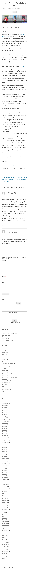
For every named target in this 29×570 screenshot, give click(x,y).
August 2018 (4, 405)
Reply (3, 225)
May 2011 (4, 558)
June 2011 (4, 556)
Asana (3, 349)
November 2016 (5, 442)
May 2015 (4, 474)
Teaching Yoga (5, 379)
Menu (14, 11)
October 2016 (5, 444)
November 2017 (5, 421)
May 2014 (4, 495)
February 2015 (5, 479)
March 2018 (4, 414)
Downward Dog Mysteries (7, 363)
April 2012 (4, 539)
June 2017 (4, 430)
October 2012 (5, 528)
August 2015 (4, 468)
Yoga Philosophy (5, 389)
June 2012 (4, 535)
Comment (5, 260)
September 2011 (5, 551)
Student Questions (6, 373)
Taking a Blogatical (6, 335)
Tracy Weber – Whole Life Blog (14, 4)
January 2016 (5, 460)
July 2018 (4, 407)
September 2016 (5, 446)
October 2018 (5, 402)
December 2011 (5, 546)
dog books (4, 359)
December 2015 (5, 461)
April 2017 (4, 433)
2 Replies (4, 31)
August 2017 (4, 426)
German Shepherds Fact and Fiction (10, 333)
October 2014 (5, 486)
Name (4, 276)
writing (3, 386)
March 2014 (4, 498)
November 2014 (5, 484)
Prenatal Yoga (5, 372)
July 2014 (4, 491)
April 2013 (4, 518)
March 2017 (4, 435)
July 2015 (4, 470)
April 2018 (4, 412)
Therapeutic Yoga (6, 380)
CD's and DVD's (5, 356)
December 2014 (5, 482)
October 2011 (5, 549)
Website (4, 288)
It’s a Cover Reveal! (6, 338)
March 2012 (4, 541)
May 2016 (4, 453)
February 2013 (5, 521)
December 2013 (5, 504)
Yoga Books (4, 387)
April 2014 (4, 497)
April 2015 (4, 475)
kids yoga (4, 368)
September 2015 (5, 467)
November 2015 (5, 463)
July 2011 (4, 555)
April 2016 (4, 454)
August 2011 (4, 553)
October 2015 (5, 465)
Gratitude (15, 168)
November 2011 (5, 548)
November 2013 (5, 505)
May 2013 (4, 516)
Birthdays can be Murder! (7, 336)
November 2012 (5, 526)
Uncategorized (5, 382)
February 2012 (5, 542)
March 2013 (4, 519)
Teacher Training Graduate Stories (9, 377)
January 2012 (5, 544)
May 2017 (4, 431)
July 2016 (4, 449)
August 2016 (4, 447)
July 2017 (4, 428)
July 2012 (4, 534)
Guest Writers (5, 366)
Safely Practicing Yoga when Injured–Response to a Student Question (8, 179)
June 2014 (4, 493)
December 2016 (5, 440)
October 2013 (5, 507)
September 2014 (5, 488)
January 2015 (5, 481)
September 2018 (5, 403)
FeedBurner (17, 322)
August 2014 (4, 490)
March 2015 (4, 477)
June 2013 (4, 514)
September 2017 (5, 424)
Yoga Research (5, 391)
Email (3, 282)
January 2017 (5, 438)
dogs (3, 361)
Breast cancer (5, 352)
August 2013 (4, 511)
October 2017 (5, 423)
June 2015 (4, 472)
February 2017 (5, 437)
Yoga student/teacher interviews (9, 393)
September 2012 (5, 530)
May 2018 (4, 410)
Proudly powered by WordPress (8, 567)
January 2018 (5, 417)
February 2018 (5, 416)
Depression (4, 358)
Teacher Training (5, 375)
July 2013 (4, 512)
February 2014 (5, 500)
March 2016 (4, 456)
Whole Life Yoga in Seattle (13, 165)
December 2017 (5, 419)
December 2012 (5, 525)
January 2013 (5, 523)
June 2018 (4, 409)
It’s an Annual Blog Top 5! (7, 340)
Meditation (4, 370)
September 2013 (5, 509)
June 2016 (4, 451)
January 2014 (5, 502)
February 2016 (5, 458)
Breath (3, 354)
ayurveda (4, 351)
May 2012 (4, 537)
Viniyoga (4, 384)
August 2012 (4, 532)
